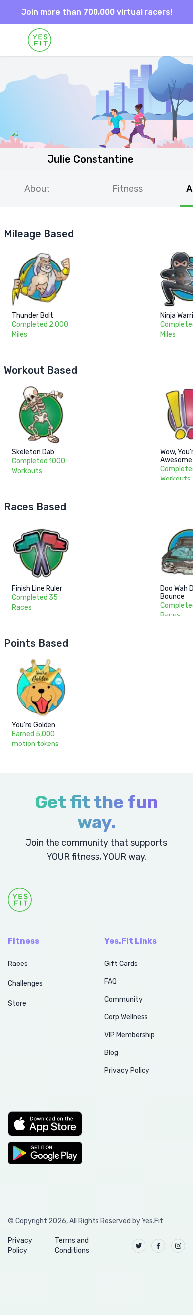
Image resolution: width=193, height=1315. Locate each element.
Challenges (25, 983)
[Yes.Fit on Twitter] (138, 1246)
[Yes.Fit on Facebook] (158, 1246)
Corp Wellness (126, 1017)
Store (17, 1003)
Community (123, 999)
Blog (111, 1053)
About (37, 188)
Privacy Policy (126, 1070)
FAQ (110, 981)
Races (18, 964)
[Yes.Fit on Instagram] (178, 1246)
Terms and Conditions (72, 1245)
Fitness (127, 188)
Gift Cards (121, 964)
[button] (45, 1123)
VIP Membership (129, 1035)
